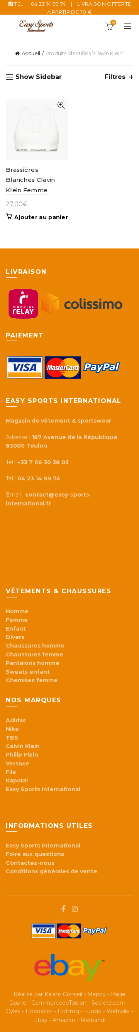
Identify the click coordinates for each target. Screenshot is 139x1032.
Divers (15, 637)
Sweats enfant (28, 671)
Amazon (64, 1020)
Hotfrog (68, 1011)
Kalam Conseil (63, 994)
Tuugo (93, 1011)
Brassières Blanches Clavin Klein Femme (30, 180)
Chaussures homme (35, 645)
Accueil (31, 53)
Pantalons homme (32, 662)
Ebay (40, 1020)
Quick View (61, 105)
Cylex (13, 1011)
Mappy (96, 994)
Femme (17, 619)
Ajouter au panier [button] (41, 217)
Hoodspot (39, 1011)
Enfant (16, 628)
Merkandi (92, 1020)
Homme (17, 611)
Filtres (115, 77)
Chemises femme (32, 680)
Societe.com (108, 1002)
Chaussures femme (34, 654)
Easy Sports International (43, 845)
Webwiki (118, 1011)
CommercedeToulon (58, 1002)
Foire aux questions (36, 854)
